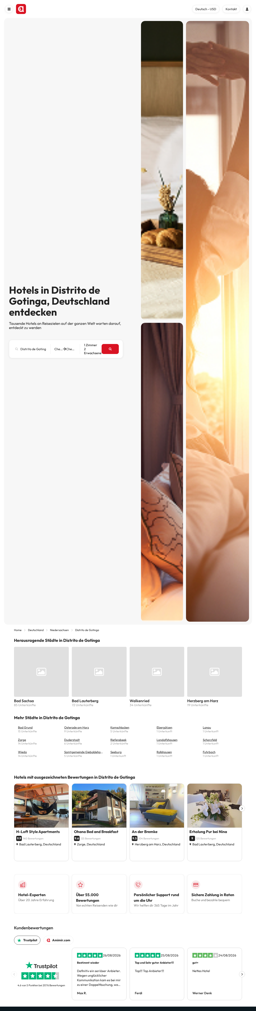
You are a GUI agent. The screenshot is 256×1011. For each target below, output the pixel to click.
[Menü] (9, 9)
